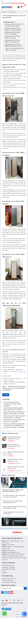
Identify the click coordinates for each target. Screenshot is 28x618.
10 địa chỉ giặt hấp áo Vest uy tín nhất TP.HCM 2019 (13, 512)
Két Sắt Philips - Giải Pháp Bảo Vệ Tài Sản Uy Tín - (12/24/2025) (14, 420)
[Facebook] (2, 592)
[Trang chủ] (7, 7)
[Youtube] (11, 592)
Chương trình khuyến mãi (9, 578)
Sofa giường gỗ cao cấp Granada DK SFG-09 (14, 438)
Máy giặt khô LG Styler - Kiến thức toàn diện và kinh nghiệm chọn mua (12, 490)
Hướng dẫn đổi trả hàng (8, 569)
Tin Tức (4, 571)
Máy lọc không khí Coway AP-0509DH (15, 453)
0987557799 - (14, 3)
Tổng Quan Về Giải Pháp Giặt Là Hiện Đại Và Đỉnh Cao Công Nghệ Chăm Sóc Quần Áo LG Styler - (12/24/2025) (14, 425)
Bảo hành (4, 573)
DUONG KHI (14, 603)
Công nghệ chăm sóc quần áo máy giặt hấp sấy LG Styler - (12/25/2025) (14, 417)
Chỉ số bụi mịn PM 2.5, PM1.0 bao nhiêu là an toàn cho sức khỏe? (14, 496)
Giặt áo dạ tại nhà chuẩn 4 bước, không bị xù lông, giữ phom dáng (14, 507)
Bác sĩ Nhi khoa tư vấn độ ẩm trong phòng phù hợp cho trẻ (12, 501)
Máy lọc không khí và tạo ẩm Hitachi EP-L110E (15, 460)
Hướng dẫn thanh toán (8, 565)
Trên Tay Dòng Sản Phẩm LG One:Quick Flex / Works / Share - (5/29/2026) (12, 404)
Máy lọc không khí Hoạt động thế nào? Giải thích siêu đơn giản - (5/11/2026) (14, 413)
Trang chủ (3, 12)
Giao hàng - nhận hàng (8, 567)
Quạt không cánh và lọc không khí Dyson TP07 (15, 467)
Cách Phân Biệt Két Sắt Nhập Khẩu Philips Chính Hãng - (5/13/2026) (13, 409)
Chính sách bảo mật (7, 580)
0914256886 (21, 3)
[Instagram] (8, 592)
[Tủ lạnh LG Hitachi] (14, 522)
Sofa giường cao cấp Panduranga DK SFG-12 (14, 445)
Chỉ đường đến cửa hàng (9, 582)
